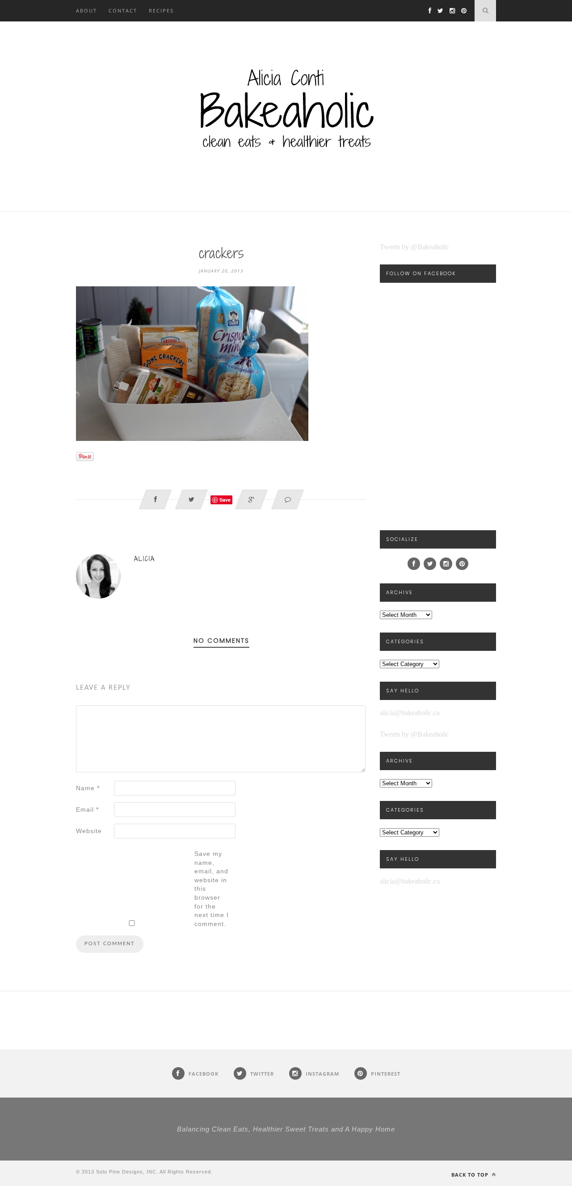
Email (87, 809)
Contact (123, 10)
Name (88, 788)
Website (89, 830)
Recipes (161, 10)
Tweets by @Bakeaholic (414, 247)
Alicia (144, 558)
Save (225, 499)
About (86, 10)
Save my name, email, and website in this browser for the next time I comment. (211, 888)
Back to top (470, 1174)
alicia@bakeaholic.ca (410, 713)
